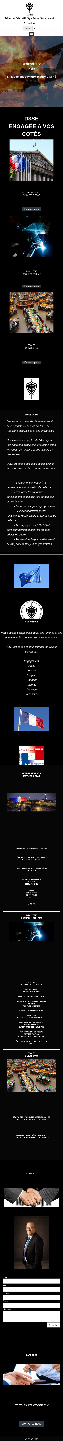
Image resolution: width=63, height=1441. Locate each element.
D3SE (29, 14)
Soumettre (53, 1324)
